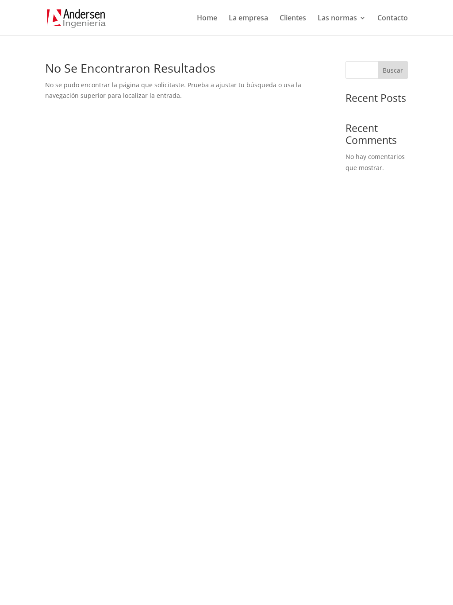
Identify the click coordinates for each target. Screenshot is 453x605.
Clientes (293, 19)
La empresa (248, 19)
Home (207, 19)
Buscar (393, 70)
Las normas (337, 19)
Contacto (392, 19)
